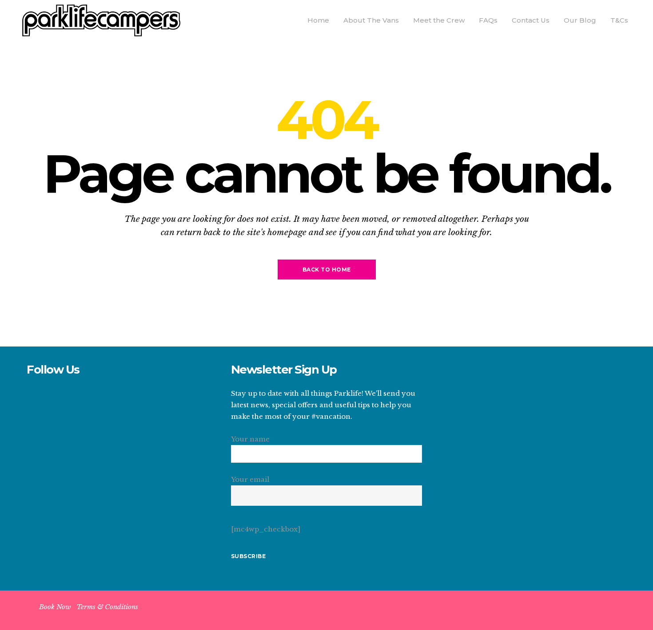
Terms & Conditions (107, 606)
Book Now (55, 606)
